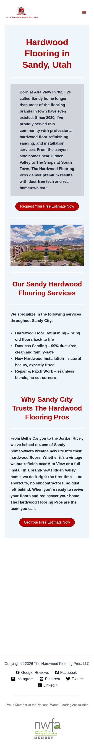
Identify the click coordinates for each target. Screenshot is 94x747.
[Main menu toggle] (84, 12)
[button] (47, 206)
